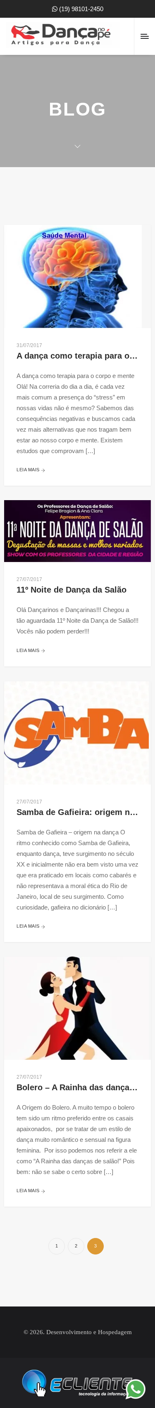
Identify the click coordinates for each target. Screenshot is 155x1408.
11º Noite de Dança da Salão (71, 589)
